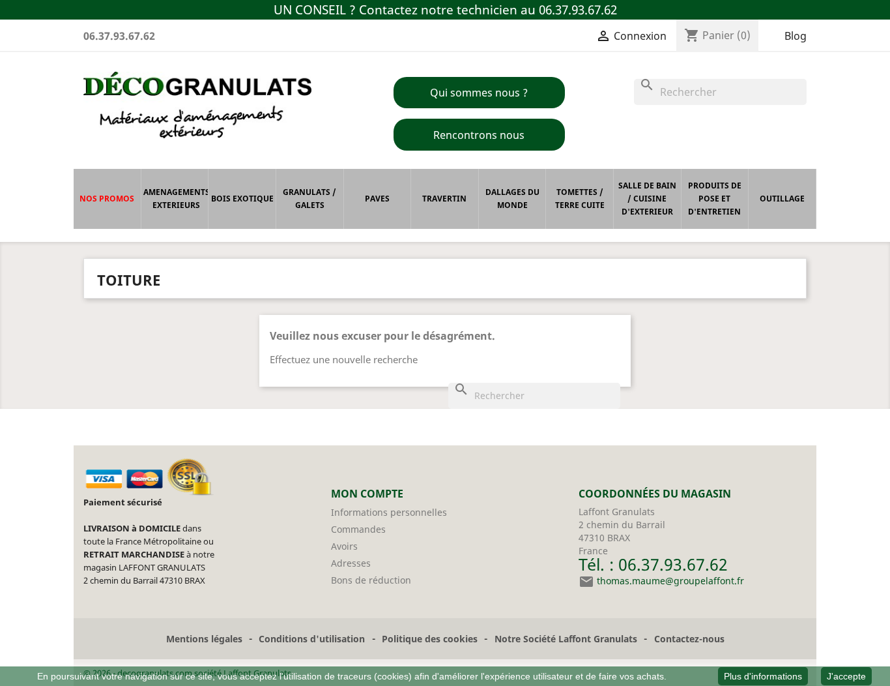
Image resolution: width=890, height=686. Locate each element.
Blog (795, 36)
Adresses (351, 563)
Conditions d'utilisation (312, 639)
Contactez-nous (689, 639)
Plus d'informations (763, 676)
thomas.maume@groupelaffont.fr (670, 580)
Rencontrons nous (478, 135)
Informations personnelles (389, 512)
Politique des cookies (430, 639)
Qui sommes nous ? (479, 92)
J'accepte (846, 676)
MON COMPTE (367, 493)
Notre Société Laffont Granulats (566, 639)
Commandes (358, 529)
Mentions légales (204, 639)
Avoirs (344, 546)
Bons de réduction (371, 580)
